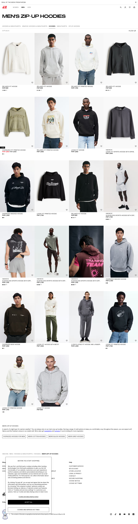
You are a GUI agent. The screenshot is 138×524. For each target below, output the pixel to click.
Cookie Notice (74, 481)
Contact (72, 476)
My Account (73, 468)
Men (23, 7)
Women (15, 7)
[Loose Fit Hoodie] (86, 123)
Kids (29, 7)
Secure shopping (76, 478)
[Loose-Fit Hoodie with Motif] (52, 317)
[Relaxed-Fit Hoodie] (17, 59)
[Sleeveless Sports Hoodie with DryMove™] (17, 251)
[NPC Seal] (5, 514)
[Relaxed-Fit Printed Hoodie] (52, 123)
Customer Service (76, 466)
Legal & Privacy (75, 473)
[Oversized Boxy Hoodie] (17, 317)
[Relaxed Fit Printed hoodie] (86, 59)
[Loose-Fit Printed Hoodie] (52, 186)
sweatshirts (48, 431)
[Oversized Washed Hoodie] (17, 186)
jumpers (57, 431)
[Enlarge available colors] (3, 154)
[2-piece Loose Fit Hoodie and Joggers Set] (86, 317)
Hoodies (37, 454)
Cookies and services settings (28, 509)
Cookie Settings (75, 483)
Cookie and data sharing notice (28, 496)
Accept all (28, 502)
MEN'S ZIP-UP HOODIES (50, 454)
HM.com (5, 454)
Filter (131, 31)
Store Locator (75, 471)
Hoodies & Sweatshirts (23, 454)
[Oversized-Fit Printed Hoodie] (17, 123)
